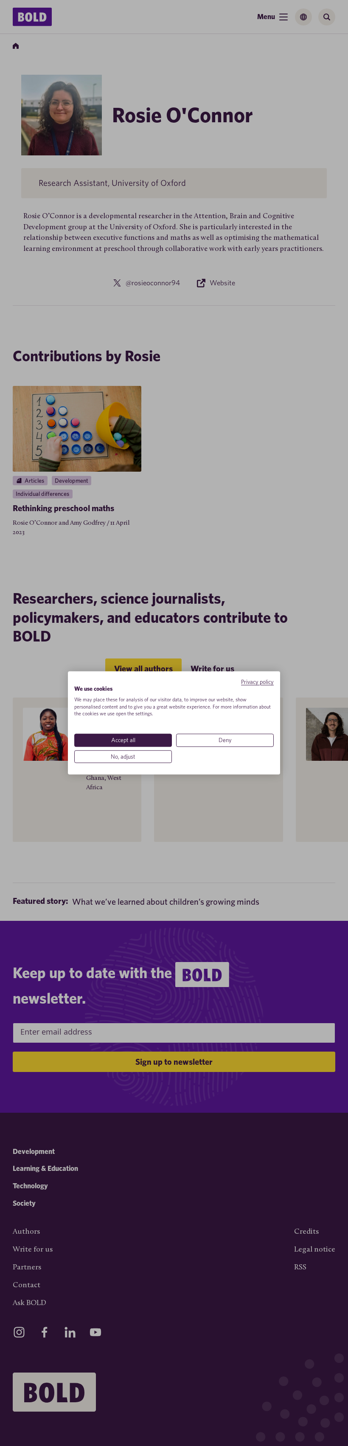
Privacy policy (257, 681)
